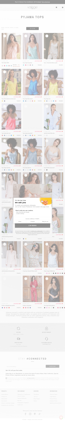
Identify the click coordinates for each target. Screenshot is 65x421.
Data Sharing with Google (22, 212)
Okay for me (45, 221)
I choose (32, 221)
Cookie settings (20, 213)
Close (19, 221)
